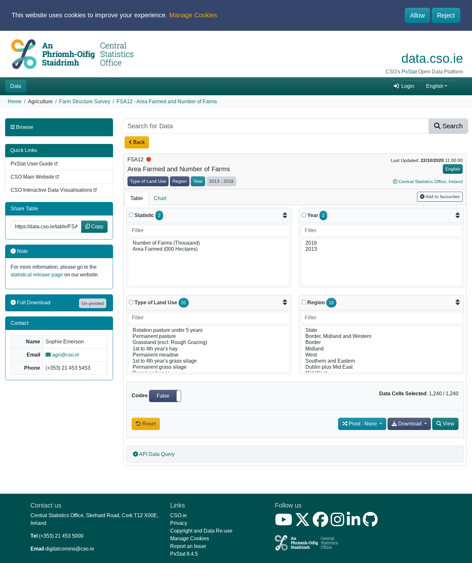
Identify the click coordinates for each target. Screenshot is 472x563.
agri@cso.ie (65, 354)
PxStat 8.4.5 (184, 554)
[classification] (131, 302)
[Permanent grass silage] (208, 367)
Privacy (178, 523)
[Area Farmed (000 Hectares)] (208, 249)
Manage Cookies (193, 15)
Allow (417, 15)
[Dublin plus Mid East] (381, 367)
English (434, 86)
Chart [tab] (160, 198)
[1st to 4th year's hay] (208, 349)
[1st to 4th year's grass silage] (208, 361)
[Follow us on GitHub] (371, 523)
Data (15, 86)
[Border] (381, 343)
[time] (304, 215)
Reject (446, 15)
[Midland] (381, 349)
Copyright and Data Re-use (201, 531)
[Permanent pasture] (208, 336)
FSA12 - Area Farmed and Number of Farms (167, 101)
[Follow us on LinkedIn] (355, 523)
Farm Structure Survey (84, 101)
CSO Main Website (33, 177)
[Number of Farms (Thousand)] (208, 243)
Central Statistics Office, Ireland (431, 181)
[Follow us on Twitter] (304, 523)
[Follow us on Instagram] (339, 523)
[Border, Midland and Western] (381, 336)
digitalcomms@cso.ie (69, 548)
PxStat (409, 71)
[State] (381, 330)
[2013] (381, 249)
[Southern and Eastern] (381, 361)
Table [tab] (136, 198)
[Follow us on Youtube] (285, 523)
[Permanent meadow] (208, 355)
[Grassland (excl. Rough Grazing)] (208, 343)
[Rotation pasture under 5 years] (208, 330)
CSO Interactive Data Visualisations (52, 190)
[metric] (131, 215)
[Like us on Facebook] (322, 523)
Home (15, 101)
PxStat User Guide (32, 163)
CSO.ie (178, 515)
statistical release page (37, 274)
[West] (381, 355)
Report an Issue (188, 546)
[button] (165, 396)
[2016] (381, 243)
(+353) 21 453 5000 (61, 536)
